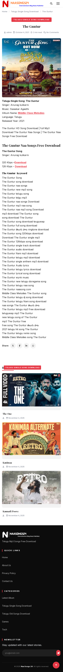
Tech (4, 629)
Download (20, 162)
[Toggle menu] (58, 3)
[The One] (31, 391)
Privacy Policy (9, 573)
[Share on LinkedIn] (26, 345)
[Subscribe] (58, 653)
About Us (6, 565)
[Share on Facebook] (19, 345)
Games (5, 621)
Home (4, 11)
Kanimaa (7, 462)
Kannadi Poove (11, 511)
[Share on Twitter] (13, 345)
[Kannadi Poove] (31, 489)
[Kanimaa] (31, 440)
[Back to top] (56, 665)
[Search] (51, 3)
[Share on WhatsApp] (33, 345)
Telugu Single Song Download (25, 11)
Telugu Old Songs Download (16, 613)
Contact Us (7, 581)
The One (7, 413)
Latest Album (8, 598)
